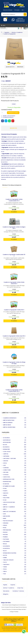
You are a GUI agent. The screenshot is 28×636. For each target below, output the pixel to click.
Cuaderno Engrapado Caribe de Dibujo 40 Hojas (14, 362)
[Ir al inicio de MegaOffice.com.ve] (1, 32)
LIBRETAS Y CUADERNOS (9, 507)
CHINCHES (5, 461)
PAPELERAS (5, 523)
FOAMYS (5, 491)
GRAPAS (5, 495)
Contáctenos (22, 605)
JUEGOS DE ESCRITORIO (9, 502)
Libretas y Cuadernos (16, 32)
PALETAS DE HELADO (8, 520)
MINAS (4, 518)
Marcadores (6, 591)
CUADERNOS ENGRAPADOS (9, 418)
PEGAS (4, 527)
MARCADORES (6, 516)
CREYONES (5, 472)
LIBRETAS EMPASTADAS (8, 420)
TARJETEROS (6, 564)
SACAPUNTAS (6, 548)
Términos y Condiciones (12, 609)
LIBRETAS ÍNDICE (7, 425)
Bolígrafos (5, 594)
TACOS (5, 562)
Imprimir (20, 67)
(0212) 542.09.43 (20, 19)
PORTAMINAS (6, 541)
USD (23, 10)
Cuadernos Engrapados (9, 34)
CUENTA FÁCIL (6, 477)
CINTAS (5, 463)
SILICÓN (5, 555)
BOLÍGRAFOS (6, 447)
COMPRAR (14, 211)
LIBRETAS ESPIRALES (7, 422)
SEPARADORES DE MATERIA (9, 553)
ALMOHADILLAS (6, 440)
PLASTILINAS (6, 539)
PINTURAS (5, 534)
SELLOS (5, 550)
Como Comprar (5, 607)
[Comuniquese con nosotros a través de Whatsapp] (13, 20)
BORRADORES (6, 449)
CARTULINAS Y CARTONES (9, 458)
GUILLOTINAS (6, 497)
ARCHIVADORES (7, 442)
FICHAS (5, 488)
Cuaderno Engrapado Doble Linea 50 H (14, 336)
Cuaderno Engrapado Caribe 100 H (14, 310)
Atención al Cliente (7, 10)
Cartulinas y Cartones (18, 591)
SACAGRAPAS (6, 546)
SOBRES (5, 557)
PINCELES (5, 532)
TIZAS (4, 573)
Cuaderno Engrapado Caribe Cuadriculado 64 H (14, 200)
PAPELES (5, 525)
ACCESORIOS (6, 437)
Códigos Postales (14, 611)
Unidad (13, 104)
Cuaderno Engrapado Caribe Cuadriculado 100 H (14, 390)
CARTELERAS (6, 456)
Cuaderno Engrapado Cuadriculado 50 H (14, 255)
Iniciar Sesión (9, 605)
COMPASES (6, 467)
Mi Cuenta (16, 10)
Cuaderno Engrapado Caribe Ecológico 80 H (14, 227)
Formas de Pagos (14, 607)
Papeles (5, 585)
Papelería (6, 32)
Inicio (3, 605)
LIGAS (4, 514)
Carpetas (12, 585)
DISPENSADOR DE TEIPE (8, 479)
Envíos (20, 607)
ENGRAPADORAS (7, 481)
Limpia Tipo (20, 588)
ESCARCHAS (6, 484)
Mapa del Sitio (22, 609)
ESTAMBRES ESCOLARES (9, 486)
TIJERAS (5, 567)
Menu (3, 25)
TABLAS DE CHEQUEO (8, 560)
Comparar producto (8, 117)
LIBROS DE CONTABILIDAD (9, 511)
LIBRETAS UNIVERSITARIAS (9, 427)
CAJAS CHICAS (6, 451)
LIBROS (4, 509)
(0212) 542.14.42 (20, 21)
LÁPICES (5, 504)
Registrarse (15, 605)
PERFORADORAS (7, 530)
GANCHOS (5, 493)
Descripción (13, 128)
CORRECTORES (7, 470)
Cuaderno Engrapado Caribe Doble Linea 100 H (14, 282)
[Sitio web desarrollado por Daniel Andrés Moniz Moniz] (9, 624)
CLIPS (4, 465)
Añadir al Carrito (13, 112)
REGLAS (5, 544)
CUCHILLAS (5, 474)
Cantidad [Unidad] (6, 109)
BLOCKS (5, 444)
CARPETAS (5, 454)
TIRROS (5, 571)
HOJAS (4, 500)
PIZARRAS (5, 537)
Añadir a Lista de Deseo (9, 115)
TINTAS (5, 569)
